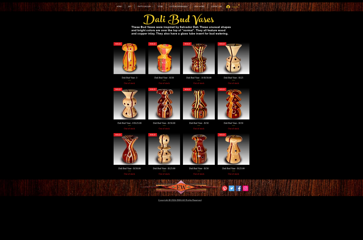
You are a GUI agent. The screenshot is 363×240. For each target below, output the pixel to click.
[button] (160, 6)
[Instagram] (245, 188)
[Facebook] (238, 188)
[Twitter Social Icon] (231, 188)
